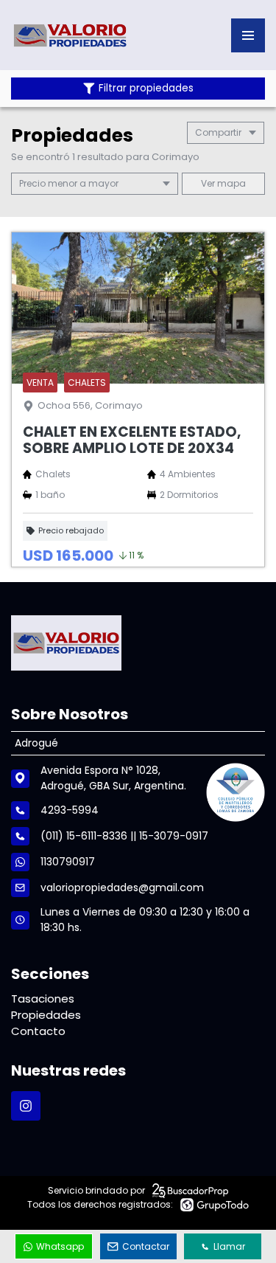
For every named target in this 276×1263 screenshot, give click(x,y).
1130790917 (67, 861)
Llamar (229, 1246)
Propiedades (46, 1014)
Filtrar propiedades (146, 88)
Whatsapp (60, 1246)
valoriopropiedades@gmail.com (122, 887)
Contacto (38, 1031)
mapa (230, 183)
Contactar (145, 1246)
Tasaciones (42, 998)
